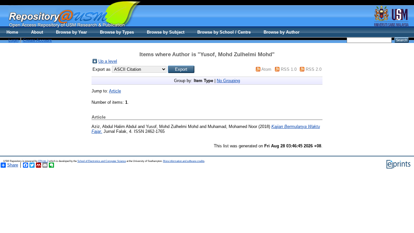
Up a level (107, 61)
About (37, 32)
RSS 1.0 (289, 69)
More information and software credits (183, 161)
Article (115, 91)
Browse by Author (282, 32)
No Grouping (228, 80)
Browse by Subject (165, 32)
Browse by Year (71, 32)
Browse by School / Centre (224, 32)
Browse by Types (117, 32)
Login (13, 40)
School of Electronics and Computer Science (101, 161)
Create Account (37, 40)
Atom (266, 69)
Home (12, 32)
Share (12, 165)
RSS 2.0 (313, 69)
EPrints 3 (43, 161)
